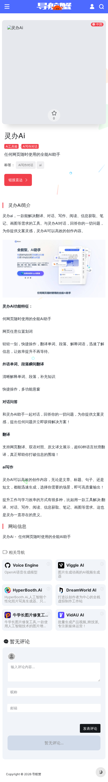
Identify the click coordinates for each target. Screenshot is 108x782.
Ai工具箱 (11, 146)
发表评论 (90, 728)
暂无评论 (20, 642)
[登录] (92, 7)
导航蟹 (36, 774)
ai (40, 165)
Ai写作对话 (30, 146)
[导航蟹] (54, 7)
